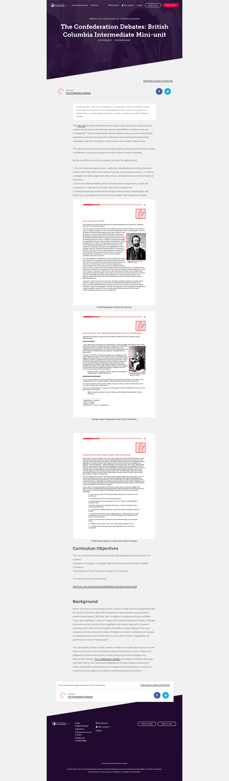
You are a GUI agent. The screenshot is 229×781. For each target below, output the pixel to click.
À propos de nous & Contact (83, 733)
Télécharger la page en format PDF (158, 81)
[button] (59, 4)
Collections (94, 5)
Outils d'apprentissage (80, 5)
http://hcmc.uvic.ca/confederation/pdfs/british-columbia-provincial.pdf (105, 586)
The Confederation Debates (78, 93)
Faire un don (170, 5)
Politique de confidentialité (81, 739)
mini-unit (81, 125)
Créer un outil (153, 5)
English (139, 5)
